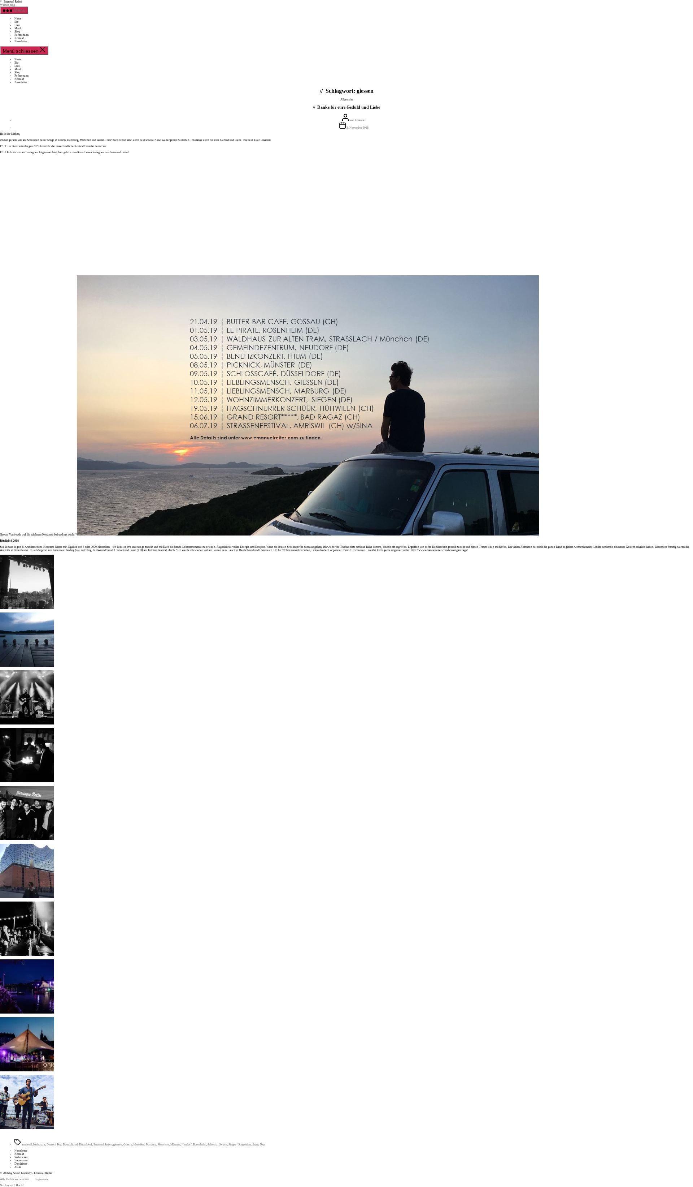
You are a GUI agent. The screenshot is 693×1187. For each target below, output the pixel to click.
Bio (16, 21)
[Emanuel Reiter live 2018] (27, 608)
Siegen (223, 1144)
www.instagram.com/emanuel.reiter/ (107, 152)
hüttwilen (139, 1144)
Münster (175, 1144)
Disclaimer (20, 1163)
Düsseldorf (85, 1144)
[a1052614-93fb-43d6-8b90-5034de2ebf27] (27, 665)
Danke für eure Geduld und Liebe (348, 107)
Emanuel (360, 120)
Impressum (20, 1160)
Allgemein (346, 99)
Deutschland (70, 1144)
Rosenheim (199, 1144)
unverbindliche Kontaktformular (75, 146)
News (17, 18)
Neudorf (187, 1144)
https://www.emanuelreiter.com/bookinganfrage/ (439, 550)
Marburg (151, 1144)
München (163, 1144)
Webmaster (21, 1157)
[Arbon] (27, 1128)
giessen (117, 1144)
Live (17, 25)
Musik (18, 28)
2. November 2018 (357, 127)
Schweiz (213, 1144)
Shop (17, 31)
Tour (262, 1144)
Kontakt (19, 38)
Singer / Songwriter (239, 1144)
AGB (17, 1167)
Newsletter (20, 41)
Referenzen (21, 34)
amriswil (27, 1144)
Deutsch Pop (54, 1144)
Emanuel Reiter (13, 1)
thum (255, 1144)
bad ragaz (39, 1144)
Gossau (127, 1144)
